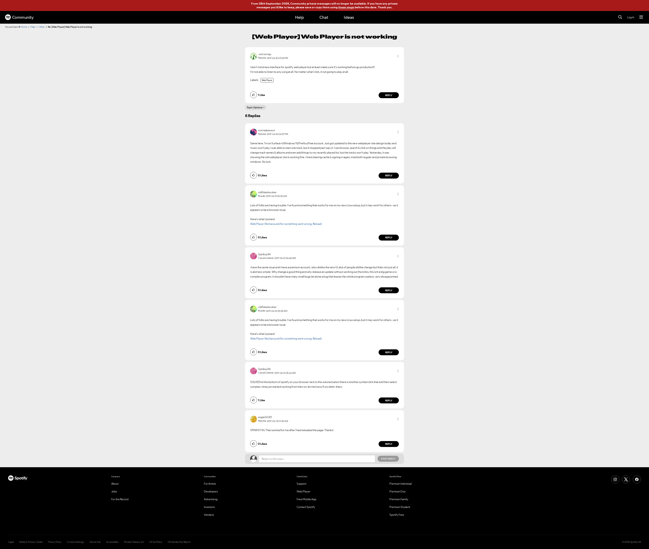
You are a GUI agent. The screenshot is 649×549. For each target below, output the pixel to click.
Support (301, 483)
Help (299, 17)
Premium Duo (397, 491)
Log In (630, 17)
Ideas (349, 17)
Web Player (267, 80)
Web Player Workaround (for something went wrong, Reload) (286, 224)
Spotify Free (396, 515)
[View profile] (253, 56)
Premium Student (399, 507)
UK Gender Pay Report (179, 541)
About (115, 483)
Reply (388, 95)
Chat (323, 17)
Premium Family (398, 499)
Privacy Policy (54, 541)
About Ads (95, 541)
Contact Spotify (306, 507)
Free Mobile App (306, 499)
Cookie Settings (75, 541)
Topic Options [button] (254, 107)
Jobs (114, 491)
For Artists (210, 483)
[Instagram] (615, 479)
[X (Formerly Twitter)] (626, 479)
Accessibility (112, 541)
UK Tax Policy (155, 541)
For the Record (119, 499)
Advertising (211, 499)
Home (24, 27)
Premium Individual (400, 483)
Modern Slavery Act (134, 541)
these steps (346, 7)
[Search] (620, 17)
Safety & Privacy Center (31, 541)
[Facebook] (637, 479)
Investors (209, 507)
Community (23, 17)
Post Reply (388, 458)
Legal (11, 541)
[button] (398, 56)
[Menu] (641, 17)
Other (42, 27)
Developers (211, 491)
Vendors (209, 515)
